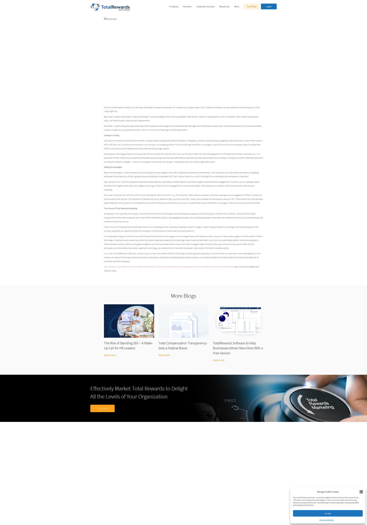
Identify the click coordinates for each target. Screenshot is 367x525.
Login (269, 6)
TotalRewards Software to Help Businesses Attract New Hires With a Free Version (238, 348)
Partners (187, 6)
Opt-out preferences (326, 520)
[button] (361, 491)
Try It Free (251, 6)
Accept (328, 513)
